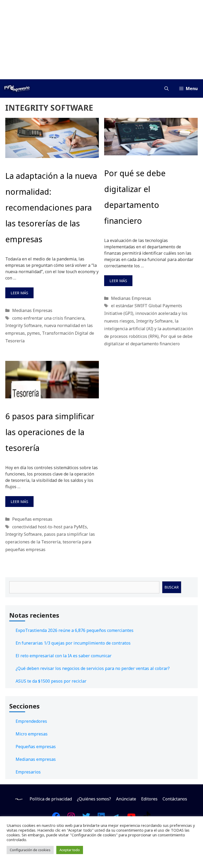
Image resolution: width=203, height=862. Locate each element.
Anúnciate (126, 799)
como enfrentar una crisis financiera (48, 318)
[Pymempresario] (17, 88)
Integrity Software (23, 325)
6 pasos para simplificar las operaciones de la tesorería (49, 432)
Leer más (19, 292)
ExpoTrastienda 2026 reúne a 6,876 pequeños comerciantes (74, 630)
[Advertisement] (101, 40)
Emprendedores (31, 721)
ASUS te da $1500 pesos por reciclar (51, 681)
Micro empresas (32, 734)
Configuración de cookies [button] (30, 849)
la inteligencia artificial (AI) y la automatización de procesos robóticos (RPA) (148, 328)
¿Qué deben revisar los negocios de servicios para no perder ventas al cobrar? (93, 668)
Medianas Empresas (32, 310)
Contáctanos (175, 799)
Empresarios (28, 772)
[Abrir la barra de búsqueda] (166, 88)
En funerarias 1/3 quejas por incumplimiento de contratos (73, 643)
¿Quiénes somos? (94, 799)
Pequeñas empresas (32, 519)
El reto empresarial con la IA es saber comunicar (64, 656)
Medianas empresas (36, 759)
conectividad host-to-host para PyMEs (49, 527)
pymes (33, 333)
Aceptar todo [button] (69, 849)
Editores (149, 799)
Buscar (171, 587)
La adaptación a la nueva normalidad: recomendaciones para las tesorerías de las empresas (51, 207)
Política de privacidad (51, 799)
